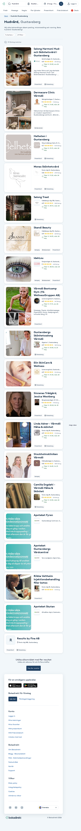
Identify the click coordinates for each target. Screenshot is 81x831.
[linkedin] (16, 807)
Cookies (11, 791)
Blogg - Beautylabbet (16, 754)
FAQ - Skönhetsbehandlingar (19, 758)
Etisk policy (12, 783)
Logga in (11, 716)
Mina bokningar (14, 720)
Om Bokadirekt (14, 750)
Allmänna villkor (14, 796)
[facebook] (22, 807)
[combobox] (16, 3)
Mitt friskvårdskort (15, 733)
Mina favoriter (14, 724)
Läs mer (13, 699)
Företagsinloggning (27, 699)
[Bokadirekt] (4, 4)
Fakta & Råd (13, 762)
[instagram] (10, 807)
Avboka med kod (15, 737)
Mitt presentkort (15, 729)
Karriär (11, 766)
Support (11, 771)
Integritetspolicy (14, 787)
